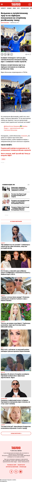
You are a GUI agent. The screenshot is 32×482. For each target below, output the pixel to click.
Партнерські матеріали (12, 466)
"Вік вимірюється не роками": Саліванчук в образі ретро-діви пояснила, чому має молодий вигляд (15, 246)
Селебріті (3, 8)
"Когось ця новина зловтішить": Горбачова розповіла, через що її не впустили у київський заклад (15, 325)
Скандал (9, 8)
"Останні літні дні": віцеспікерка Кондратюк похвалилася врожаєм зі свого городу (16, 427)
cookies (14, 480)
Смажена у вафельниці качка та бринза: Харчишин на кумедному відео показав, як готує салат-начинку (15, 402)
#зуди (6, 128)
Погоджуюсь (3, 481)
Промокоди (22, 466)
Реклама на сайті (11, 465)
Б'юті (18, 8)
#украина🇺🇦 (17, 126)
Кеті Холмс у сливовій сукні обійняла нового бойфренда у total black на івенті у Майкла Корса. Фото (15, 272)
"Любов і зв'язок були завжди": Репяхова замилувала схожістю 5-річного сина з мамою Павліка (15, 298)
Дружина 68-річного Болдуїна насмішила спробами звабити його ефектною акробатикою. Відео (15, 375)
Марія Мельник (5, 22)
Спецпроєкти (21, 465)
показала (24, 136)
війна (3, 159)
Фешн (14, 8)
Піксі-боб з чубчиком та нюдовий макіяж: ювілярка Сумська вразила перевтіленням (15, 350)
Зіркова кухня (25, 8)
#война (24, 126)
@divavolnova (8, 126)
